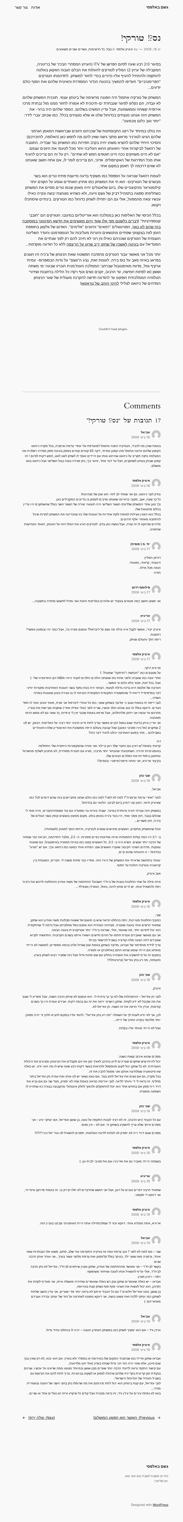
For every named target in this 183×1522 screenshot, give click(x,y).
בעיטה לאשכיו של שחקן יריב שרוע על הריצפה (103, 244)
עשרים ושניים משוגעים (71, 49)
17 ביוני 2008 (140, 549)
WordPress (160, 1505)
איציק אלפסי (124, 49)
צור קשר (21, 7)
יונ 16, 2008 (152, 49)
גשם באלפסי (157, 7)
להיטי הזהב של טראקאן (100, 283)
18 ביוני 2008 (140, 780)
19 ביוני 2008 (140, 1243)
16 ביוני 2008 (140, 437)
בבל (109, 49)
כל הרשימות (97, 49)
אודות (35, 7)
